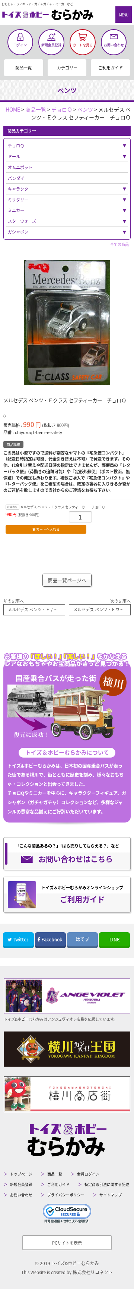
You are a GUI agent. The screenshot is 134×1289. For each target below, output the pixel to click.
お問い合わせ (21, 1195)
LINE (114, 939)
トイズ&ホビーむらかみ (75, 1263)
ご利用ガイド (110, 68)
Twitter (20, 939)
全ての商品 (119, 244)
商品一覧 (23, 68)
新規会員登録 (21, 1184)
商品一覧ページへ (67, 580)
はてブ (82, 939)
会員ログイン (88, 1174)
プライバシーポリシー (65, 1195)
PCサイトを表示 (67, 1243)
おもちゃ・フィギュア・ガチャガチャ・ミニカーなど (37, 3)
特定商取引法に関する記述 (106, 1184)
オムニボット (20, 167)
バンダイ (16, 178)
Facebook (51, 939)
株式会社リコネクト (93, 1272)
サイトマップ (110, 1195)
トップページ (21, 1174)
